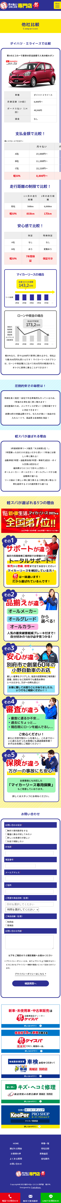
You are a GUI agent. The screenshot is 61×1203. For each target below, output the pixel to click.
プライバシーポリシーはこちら (29, 973)
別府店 (10, 921)
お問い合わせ (16, 1163)
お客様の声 (16, 1153)
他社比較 (45, 1148)
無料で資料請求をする (17, 830)
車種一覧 (45, 1143)
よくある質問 (16, 1158)
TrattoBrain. (36, 1187)
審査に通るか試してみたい (19, 834)
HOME (16, 1143)
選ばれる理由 (16, 1148)
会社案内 (45, 1158)
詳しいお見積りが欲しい (18, 837)
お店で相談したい (15, 841)
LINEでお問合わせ (51, 1200)
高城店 (10, 925)
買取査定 (44, 1153)
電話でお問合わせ (10, 1200)
